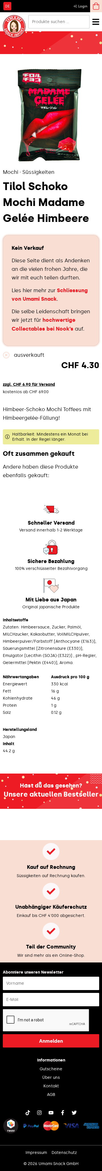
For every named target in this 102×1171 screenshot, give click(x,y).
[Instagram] (39, 1113)
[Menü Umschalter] (95, 22)
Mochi (10, 172)
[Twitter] (74, 1113)
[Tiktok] (28, 1113)
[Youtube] (51, 1113)
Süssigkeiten (38, 172)
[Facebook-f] (63, 1113)
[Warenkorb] (96, 6)
